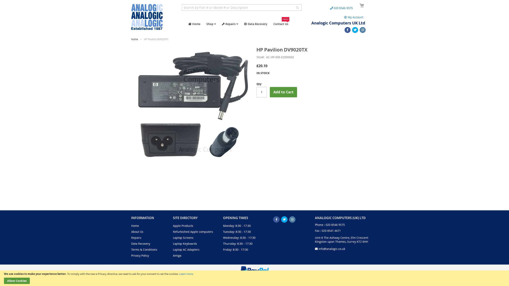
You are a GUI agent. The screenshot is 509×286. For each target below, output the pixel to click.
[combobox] (242, 7)
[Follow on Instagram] (363, 30)
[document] (254, 278)
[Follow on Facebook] (348, 30)
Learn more (186, 274)
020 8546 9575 (335, 225)
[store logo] (147, 17)
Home (134, 39)
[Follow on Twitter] (355, 30)
